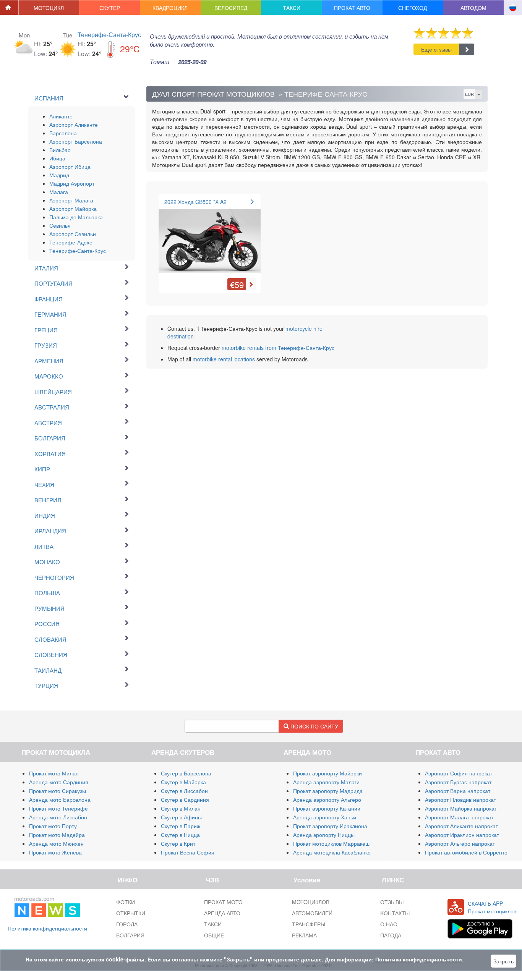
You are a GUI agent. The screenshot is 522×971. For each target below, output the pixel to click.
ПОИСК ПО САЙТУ (313, 726)
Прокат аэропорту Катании (326, 808)
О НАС (388, 924)
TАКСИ (213, 924)
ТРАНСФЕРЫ (308, 924)
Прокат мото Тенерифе (58, 808)
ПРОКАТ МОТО (223, 902)
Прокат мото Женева (55, 852)
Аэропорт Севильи (72, 234)
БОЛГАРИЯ (130, 935)
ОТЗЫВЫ (392, 902)
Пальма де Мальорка (76, 217)
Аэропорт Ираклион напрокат (462, 834)
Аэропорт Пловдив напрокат (460, 799)
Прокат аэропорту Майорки (327, 773)
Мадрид (59, 175)
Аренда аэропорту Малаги (326, 782)
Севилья (60, 225)
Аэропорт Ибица (70, 166)
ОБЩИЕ (214, 935)
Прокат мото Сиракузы (57, 791)
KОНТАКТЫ (395, 913)
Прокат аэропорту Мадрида (328, 791)
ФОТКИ (125, 902)
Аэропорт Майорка (73, 208)
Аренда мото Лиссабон (58, 817)
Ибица (57, 158)
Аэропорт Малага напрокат (459, 817)
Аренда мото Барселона (60, 799)
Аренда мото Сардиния (58, 782)
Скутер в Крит (178, 843)
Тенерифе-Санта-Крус (109, 34)
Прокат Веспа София (187, 852)
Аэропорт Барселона (75, 141)
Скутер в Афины (181, 817)
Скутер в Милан (181, 808)
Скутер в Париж (180, 826)
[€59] (210, 238)
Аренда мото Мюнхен (56, 843)
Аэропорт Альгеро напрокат (460, 843)
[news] (47, 905)
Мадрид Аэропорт (71, 183)
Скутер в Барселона (186, 773)
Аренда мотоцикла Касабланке (332, 852)
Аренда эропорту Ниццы (324, 834)
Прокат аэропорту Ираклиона (330, 826)
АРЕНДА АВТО (222, 913)
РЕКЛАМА (304, 935)
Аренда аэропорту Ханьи (324, 817)
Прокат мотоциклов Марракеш (331, 843)
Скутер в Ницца (180, 834)
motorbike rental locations (224, 359)
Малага (58, 192)
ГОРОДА (127, 924)
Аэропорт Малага (71, 200)
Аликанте (61, 116)
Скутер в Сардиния (185, 799)
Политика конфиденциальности (47, 928)
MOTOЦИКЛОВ (310, 902)
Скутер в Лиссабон (184, 791)
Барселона (63, 133)
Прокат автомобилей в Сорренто (466, 852)
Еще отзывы (436, 49)
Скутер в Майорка (183, 782)
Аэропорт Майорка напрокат (461, 808)
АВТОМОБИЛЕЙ (312, 913)
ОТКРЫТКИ (130, 913)
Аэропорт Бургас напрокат (458, 782)
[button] (49, 7)
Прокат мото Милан (54, 773)
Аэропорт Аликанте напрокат (461, 826)
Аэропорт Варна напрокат (457, 791)
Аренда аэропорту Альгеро (327, 799)
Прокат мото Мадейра (57, 834)
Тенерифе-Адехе (70, 242)
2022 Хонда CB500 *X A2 (195, 202)
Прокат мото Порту (53, 826)
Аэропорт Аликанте (73, 124)
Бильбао (60, 150)
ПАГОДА (390, 935)
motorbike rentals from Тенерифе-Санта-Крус (278, 347)
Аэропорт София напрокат (458, 773)
